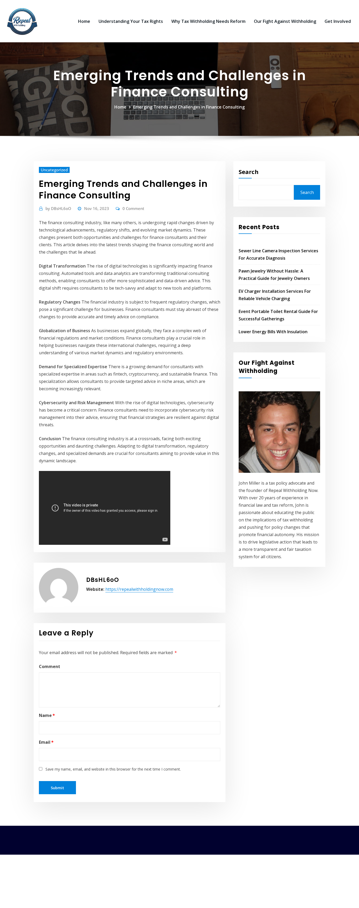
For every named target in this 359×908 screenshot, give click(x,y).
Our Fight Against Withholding (285, 21)
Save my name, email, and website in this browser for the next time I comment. (113, 769)
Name (47, 715)
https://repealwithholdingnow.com (139, 589)
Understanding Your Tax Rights (131, 21)
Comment (49, 666)
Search (249, 172)
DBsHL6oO (58, 208)
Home (84, 21)
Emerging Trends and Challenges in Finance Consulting (189, 107)
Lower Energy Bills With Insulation (273, 332)
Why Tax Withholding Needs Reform (208, 21)
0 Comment (133, 208)
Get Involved (338, 21)
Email (46, 742)
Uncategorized (54, 169)
